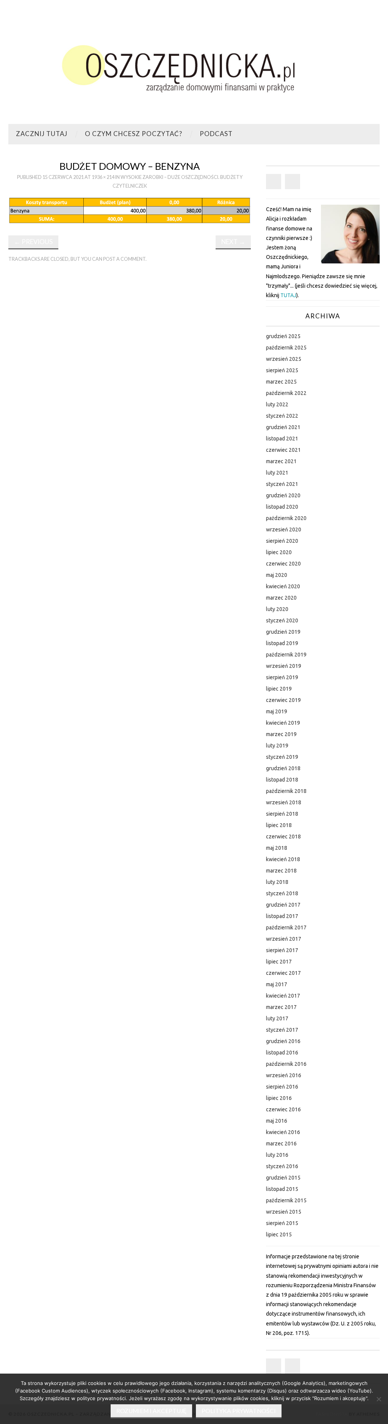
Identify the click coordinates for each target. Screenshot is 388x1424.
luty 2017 (277, 1018)
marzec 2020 (281, 598)
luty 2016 (277, 1155)
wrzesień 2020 (283, 529)
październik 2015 (286, 1200)
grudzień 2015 (283, 1178)
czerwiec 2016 (283, 1109)
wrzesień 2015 (283, 1212)
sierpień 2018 (282, 814)
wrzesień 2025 (283, 359)
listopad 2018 (282, 780)
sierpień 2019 (282, 677)
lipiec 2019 (279, 689)
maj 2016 (276, 1121)
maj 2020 (276, 575)
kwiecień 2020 (283, 586)
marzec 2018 (281, 871)
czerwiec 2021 (283, 450)
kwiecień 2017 (283, 996)
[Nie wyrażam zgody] (378, 1399)
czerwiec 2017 (283, 973)
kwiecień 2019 (283, 723)
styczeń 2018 (282, 893)
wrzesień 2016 (283, 1075)
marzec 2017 (281, 1007)
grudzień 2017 (283, 905)
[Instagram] (292, 181)
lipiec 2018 (279, 825)
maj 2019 (276, 711)
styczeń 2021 (282, 484)
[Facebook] (273, 181)
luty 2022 (277, 404)
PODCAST (216, 134)
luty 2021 (277, 473)
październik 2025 (286, 348)
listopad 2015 (282, 1189)
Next (233, 242)
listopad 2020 (282, 507)
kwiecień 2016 (283, 1132)
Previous (33, 242)
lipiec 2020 (279, 552)
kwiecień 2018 (283, 859)
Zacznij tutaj (41, 134)
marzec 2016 (281, 1143)
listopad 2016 (282, 1053)
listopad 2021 (282, 439)
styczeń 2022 (282, 416)
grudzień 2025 (283, 336)
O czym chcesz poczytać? (133, 134)
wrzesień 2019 (283, 666)
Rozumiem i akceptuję (151, 1410)
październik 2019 (286, 655)
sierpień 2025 (282, 370)
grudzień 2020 (283, 495)
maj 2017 (276, 984)
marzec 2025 (281, 382)
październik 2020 (286, 518)
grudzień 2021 (283, 427)
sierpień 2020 (282, 541)
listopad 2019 (282, 643)
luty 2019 (277, 746)
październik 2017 (286, 927)
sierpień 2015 (282, 1223)
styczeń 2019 (282, 757)
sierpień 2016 (282, 1087)
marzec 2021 (281, 461)
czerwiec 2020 (283, 564)
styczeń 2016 (282, 1166)
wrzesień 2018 (283, 802)
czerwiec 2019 (283, 700)
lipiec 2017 (279, 962)
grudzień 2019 (283, 632)
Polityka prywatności (239, 1410)
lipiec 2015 (279, 1234)
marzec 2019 (281, 734)
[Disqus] (129, 373)
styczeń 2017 (282, 1030)
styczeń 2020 (282, 620)
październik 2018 (286, 791)
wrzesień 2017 (283, 939)
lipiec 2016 (279, 1098)
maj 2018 (276, 848)
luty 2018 (277, 882)
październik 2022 (286, 393)
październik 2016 (286, 1064)
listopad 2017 (282, 916)
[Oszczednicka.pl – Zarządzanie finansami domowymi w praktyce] (194, 65)
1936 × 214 (103, 177)
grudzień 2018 (283, 768)
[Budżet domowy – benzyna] (129, 210)
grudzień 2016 (283, 1041)
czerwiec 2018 (283, 836)
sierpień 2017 (282, 950)
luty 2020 (277, 609)
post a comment (124, 259)
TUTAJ (288, 295)
